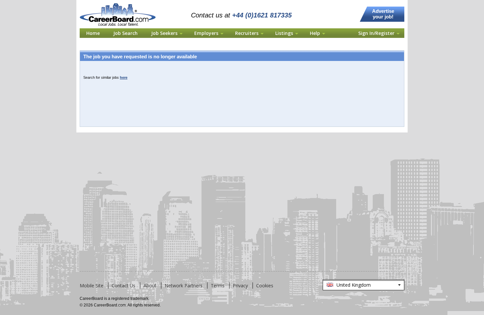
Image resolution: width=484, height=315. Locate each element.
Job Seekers (164, 33)
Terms (218, 285)
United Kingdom (363, 286)
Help (315, 33)
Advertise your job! (383, 13)
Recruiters (246, 33)
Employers (206, 33)
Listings (284, 33)
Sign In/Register (376, 33)
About (150, 285)
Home (93, 33)
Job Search (125, 33)
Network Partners (183, 285)
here (123, 77)
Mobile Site (91, 285)
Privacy (240, 285)
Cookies (264, 285)
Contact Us (123, 285)
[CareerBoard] (121, 4)
